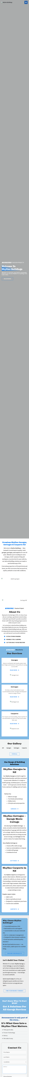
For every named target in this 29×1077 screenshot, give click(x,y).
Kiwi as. (5, 1035)
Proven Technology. (9, 1032)
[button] (14, 1029)
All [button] (3, 748)
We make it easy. (8, 1038)
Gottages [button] (16, 748)
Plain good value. (8, 1030)
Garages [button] (8, 748)
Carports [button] (24, 748)
